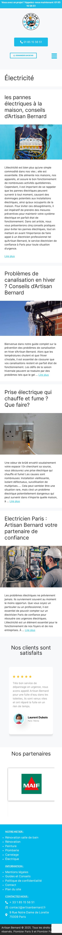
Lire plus (10, 256)
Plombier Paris (46, 931)
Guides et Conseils (18, 876)
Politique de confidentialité (23, 880)
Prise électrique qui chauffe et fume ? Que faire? (28, 398)
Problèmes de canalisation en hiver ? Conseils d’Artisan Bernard (30, 283)
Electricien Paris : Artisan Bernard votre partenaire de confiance (31, 528)
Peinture (11, 846)
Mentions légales (16, 872)
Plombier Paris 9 (23, 931)
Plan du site (13, 889)
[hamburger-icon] (53, 56)
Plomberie (12, 850)
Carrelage (12, 854)
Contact (10, 885)
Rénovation (12, 841)
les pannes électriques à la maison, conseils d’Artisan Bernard (26, 106)
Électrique (12, 859)
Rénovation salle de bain (21, 837)
